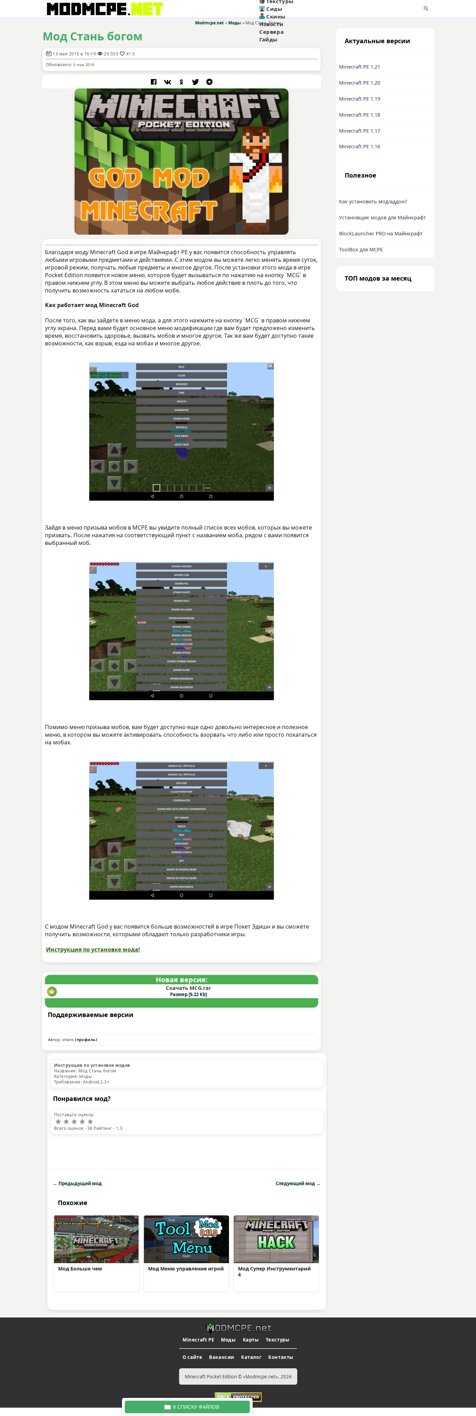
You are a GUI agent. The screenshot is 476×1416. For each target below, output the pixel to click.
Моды (228, 1340)
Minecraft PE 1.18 (359, 114)
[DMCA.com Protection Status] (238, 1396)
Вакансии (221, 1357)
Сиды (274, 8)
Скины (276, 16)
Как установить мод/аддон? (373, 201)
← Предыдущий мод (77, 1183)
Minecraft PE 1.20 (359, 82)
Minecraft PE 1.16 (359, 146)
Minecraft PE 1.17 (359, 130)
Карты (251, 1340)
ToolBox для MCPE (361, 249)
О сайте (192, 1357)
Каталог (251, 1357)
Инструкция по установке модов (92, 1065)
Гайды (268, 39)
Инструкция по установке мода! (93, 949)
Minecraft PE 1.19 (359, 98)
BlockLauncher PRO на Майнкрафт (381, 233)
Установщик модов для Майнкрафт (382, 217)
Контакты (280, 1357)
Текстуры (278, 1340)
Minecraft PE (198, 1340)
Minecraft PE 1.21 (359, 66)
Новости (271, 24)
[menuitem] (293, 9)
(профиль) (86, 1039)
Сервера (271, 31)
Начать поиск (426, 8)
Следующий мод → (298, 1183)
